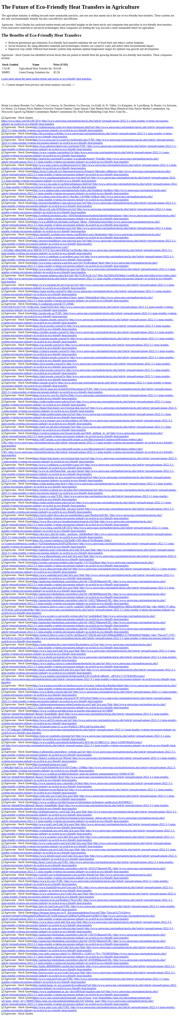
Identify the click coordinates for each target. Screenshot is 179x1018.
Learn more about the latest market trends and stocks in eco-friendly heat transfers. (46, 78)
